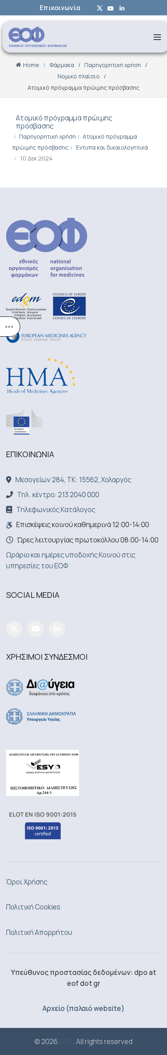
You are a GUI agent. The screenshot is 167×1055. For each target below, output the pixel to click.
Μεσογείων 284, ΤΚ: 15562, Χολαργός (73, 479)
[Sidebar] (10, 326)
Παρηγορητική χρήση (112, 65)
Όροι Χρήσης (26, 881)
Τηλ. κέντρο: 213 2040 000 (58, 494)
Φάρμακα (61, 65)
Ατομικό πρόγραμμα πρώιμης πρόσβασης (64, 122)
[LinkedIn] (57, 629)
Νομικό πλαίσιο (79, 76)
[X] (14, 629)
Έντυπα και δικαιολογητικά (111, 147)
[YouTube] (36, 629)
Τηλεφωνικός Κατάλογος (55, 509)
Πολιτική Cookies (33, 907)
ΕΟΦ (66, 1041)
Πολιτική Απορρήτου (39, 932)
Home (31, 65)
